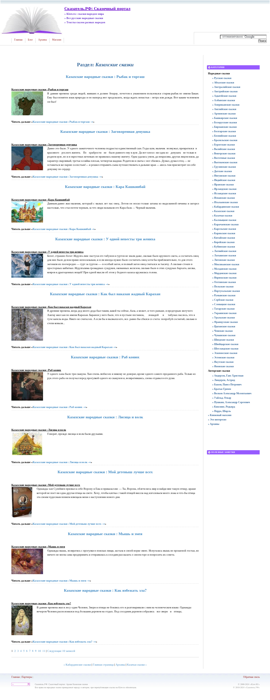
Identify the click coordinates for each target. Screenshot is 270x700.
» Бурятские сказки (223, 144)
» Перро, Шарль (221, 411)
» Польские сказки (223, 286)
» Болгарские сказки (224, 131)
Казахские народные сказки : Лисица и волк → (62, 462)
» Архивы (213, 424)
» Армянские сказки (224, 113)
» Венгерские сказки (223, 153)
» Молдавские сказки (224, 268)
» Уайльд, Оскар (221, 398)
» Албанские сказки (223, 100)
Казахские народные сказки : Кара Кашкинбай (105, 186)
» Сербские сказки (222, 300)
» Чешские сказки (222, 331)
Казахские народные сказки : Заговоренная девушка (105, 131)
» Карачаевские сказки (225, 224)
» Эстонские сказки (223, 357)
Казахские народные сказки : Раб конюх (105, 357)
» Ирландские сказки (224, 189)
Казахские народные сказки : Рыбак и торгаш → (63, 122)
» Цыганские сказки (223, 326)
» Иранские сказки (223, 184)
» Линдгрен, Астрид (223, 380)
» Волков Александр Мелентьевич (231, 393)
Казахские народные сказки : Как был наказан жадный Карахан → (74, 347)
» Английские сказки (224, 109)
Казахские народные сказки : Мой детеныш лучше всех (105, 471)
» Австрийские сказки (225, 91)
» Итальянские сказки (225, 202)
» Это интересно (217, 419)
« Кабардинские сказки (77, 664)
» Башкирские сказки (224, 118)
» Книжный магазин (219, 415)
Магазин (56, 39)
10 (39, 651)
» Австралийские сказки (226, 87)
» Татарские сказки (223, 308)
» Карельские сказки (224, 229)
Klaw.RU (255, 684)
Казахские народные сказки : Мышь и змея (105, 533)
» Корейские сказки (223, 242)
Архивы (42, 39)
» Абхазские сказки (223, 82)
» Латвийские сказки (224, 251)
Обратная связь (251, 676)
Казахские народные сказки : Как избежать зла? (105, 590)
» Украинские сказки (224, 313)
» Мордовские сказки (224, 273)
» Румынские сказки (223, 295)
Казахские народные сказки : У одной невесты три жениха (105, 239)
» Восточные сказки (223, 158)
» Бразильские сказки (224, 140)
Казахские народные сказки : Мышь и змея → (61, 580)
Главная (18, 39)
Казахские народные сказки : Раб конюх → (59, 407)
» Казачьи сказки (222, 215)
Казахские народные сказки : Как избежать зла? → (64, 641)
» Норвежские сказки (224, 277)
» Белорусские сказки (224, 122)
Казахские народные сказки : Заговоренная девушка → (67, 176)
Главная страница (103, 664)
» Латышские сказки (224, 255)
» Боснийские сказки (224, 135)
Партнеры (27, 676)
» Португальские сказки (226, 291)
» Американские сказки (225, 104)
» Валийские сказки (223, 149)
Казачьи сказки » (137, 664)
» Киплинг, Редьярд (223, 406)
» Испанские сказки (223, 198)
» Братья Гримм (221, 389)
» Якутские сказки (223, 362)
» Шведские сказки (223, 339)
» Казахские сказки (223, 211)
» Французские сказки (225, 322)
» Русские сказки (221, 78)
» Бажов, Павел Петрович (227, 384)
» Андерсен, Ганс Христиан (227, 375)
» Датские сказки (222, 171)
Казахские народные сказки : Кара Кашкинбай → (63, 229)
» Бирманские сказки (224, 127)
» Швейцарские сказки (225, 344)
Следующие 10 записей (61, 651)
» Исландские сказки (224, 193)
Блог (30, 39)
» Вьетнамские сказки (224, 162)
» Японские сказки (223, 366)
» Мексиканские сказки (225, 264)
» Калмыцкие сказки (224, 220)
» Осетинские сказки (224, 282)
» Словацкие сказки (223, 304)
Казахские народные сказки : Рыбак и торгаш (105, 76)
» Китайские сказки (223, 237)
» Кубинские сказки (223, 246)
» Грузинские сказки (224, 167)
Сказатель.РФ (252, 687)
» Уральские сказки (223, 317)
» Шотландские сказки (225, 348)
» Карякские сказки (223, 233)
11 (43, 651)
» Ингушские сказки (223, 175)
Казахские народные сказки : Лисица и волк (105, 417)
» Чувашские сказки (223, 335)
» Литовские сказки (223, 260)
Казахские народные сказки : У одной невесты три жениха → (70, 284)
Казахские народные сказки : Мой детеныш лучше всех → (69, 524)
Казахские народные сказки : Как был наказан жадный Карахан (105, 293)
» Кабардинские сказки (225, 206)
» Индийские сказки (223, 180)
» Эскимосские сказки (224, 353)
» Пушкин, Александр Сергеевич (231, 402)
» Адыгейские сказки (224, 96)
